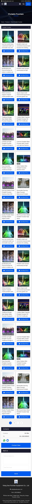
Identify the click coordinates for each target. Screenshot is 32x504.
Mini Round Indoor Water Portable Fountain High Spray (23, 216)
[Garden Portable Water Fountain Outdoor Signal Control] (8, 207)
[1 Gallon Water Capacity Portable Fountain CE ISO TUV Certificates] (23, 110)
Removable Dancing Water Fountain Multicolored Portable (22, 192)
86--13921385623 (26, 1)
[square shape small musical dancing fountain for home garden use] (23, 85)
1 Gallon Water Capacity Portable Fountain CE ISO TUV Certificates (23, 119)
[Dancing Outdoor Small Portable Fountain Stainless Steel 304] (8, 183)
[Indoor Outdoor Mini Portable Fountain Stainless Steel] (23, 159)
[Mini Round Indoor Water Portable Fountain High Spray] (23, 207)
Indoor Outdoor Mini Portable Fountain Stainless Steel (22, 167)
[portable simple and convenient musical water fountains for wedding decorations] (23, 37)
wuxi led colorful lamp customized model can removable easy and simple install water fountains (8, 47)
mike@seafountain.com (8, 1)
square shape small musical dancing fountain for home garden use (23, 94)
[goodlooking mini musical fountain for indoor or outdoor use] (8, 61)
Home (2, 22)
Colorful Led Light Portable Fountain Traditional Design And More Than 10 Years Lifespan (8, 145)
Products (7, 22)
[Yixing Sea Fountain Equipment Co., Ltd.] (7, 4)
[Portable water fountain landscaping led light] (23, 61)
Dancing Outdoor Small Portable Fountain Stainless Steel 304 (8, 192)
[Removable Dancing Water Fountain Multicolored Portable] (23, 183)
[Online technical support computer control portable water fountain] (8, 85)
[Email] (8, 440)
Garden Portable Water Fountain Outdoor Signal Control (8, 216)
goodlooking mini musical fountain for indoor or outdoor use (7, 70)
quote (28, 4)
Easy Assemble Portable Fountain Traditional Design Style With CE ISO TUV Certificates (7, 169)
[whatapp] (4, 440)
